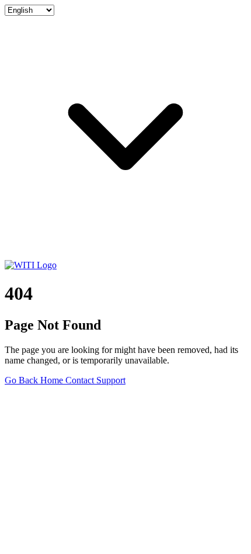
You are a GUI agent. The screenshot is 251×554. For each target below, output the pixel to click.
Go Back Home (35, 380)
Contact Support (95, 380)
